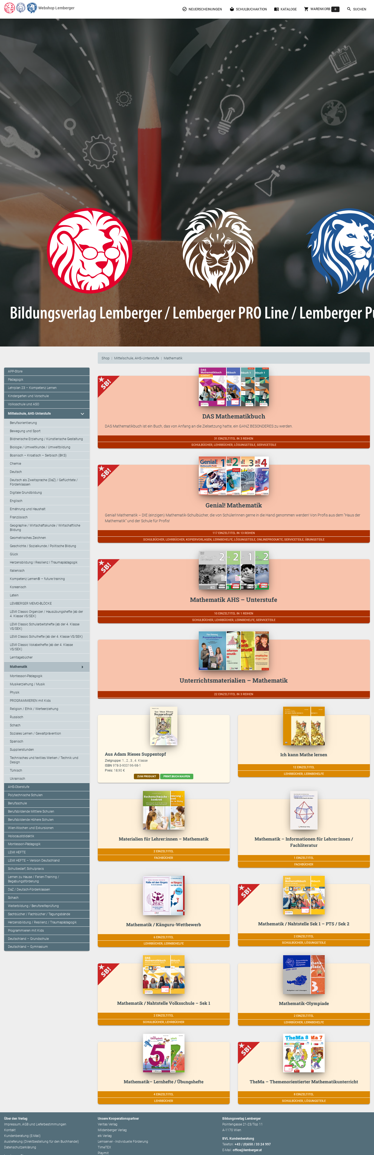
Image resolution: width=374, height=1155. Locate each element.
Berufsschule (17, 803)
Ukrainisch (17, 779)
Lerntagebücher (21, 657)
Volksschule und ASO (23, 404)
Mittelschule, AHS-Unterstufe (136, 358)
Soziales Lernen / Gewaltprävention (35, 733)
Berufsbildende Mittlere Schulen (31, 811)
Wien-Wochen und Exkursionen (31, 828)
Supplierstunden (22, 750)
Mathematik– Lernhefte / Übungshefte (163, 1081)
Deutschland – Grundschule (28, 939)
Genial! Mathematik (234, 505)
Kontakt (10, 1130)
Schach (15, 725)
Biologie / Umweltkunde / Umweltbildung (40, 447)
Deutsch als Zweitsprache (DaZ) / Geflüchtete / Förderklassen (44, 482)
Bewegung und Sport (25, 431)
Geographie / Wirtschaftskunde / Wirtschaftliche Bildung (45, 528)
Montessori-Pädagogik (26, 676)
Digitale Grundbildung (26, 493)
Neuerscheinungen (202, 9)
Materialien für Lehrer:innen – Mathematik (164, 839)
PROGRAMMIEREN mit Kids (30, 701)
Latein (14, 595)
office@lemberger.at (247, 1150)
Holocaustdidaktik (21, 836)
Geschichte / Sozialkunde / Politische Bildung (43, 546)
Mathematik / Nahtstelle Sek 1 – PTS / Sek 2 (303, 923)
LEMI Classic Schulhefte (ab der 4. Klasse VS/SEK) (46, 637)
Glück (14, 554)
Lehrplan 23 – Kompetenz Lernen (32, 388)
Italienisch (17, 571)
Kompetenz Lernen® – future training (37, 579)
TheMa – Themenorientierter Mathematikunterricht (304, 1081)
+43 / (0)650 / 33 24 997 (253, 1144)
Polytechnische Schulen (25, 795)
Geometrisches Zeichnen (28, 538)
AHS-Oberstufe (18, 787)
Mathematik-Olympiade (304, 1003)
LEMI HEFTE (17, 852)
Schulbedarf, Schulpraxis (26, 869)
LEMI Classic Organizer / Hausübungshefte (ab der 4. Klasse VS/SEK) (46, 614)
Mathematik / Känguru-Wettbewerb (163, 924)
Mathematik (173, 358)
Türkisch (16, 770)
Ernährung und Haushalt (27, 509)
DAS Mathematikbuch (233, 416)
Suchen (356, 9)
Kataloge (285, 9)
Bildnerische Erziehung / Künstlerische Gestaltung (46, 439)
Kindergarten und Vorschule (28, 396)
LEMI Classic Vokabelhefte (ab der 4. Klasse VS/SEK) (41, 647)
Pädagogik (15, 380)
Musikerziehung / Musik (27, 684)
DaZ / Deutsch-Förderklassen (29, 889)
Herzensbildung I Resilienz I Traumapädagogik (43, 562)
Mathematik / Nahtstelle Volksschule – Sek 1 (163, 1003)
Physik (14, 692)
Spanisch (16, 741)
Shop (106, 358)
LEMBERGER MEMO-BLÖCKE (31, 603)
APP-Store (15, 371)
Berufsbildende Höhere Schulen (31, 820)
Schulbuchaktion (248, 9)
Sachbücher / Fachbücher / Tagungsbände (39, 914)
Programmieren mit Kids (26, 930)
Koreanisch (18, 587)
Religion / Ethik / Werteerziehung (34, 709)
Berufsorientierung (23, 423)
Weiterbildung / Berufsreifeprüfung (33, 906)
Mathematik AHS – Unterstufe (233, 600)
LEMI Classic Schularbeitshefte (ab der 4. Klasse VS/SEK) (44, 626)
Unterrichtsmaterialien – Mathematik (234, 680)
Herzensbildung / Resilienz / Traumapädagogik (42, 922)
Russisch (16, 717)
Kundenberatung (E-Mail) (22, 1136)
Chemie (15, 464)
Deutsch (16, 472)
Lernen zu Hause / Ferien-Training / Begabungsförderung (33, 879)
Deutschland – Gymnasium (28, 947)
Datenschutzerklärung (20, 1147)
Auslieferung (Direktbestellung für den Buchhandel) (41, 1142)
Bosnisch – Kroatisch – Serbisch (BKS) (38, 455)
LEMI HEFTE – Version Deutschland (34, 860)
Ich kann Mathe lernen (303, 754)
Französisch (19, 517)
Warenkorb (320, 9)
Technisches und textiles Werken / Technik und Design (44, 760)
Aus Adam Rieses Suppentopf (135, 754)
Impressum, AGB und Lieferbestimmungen (35, 1124)
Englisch (16, 501)
